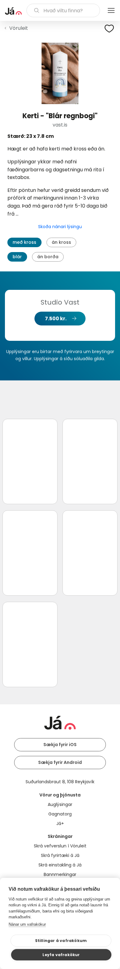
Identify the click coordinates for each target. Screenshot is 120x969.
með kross (24, 242)
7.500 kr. (55, 318)
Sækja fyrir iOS (60, 744)
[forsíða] (13, 11)
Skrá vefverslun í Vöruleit (60, 846)
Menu (111, 10)
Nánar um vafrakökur (27, 924)
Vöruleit (18, 28)
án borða (47, 257)
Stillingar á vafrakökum (61, 940)
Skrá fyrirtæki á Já (60, 855)
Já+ (60, 823)
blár (17, 257)
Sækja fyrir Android (60, 762)
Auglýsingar (60, 804)
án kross (61, 242)
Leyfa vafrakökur (61, 954)
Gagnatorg (60, 814)
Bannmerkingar (60, 874)
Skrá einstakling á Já (60, 865)
